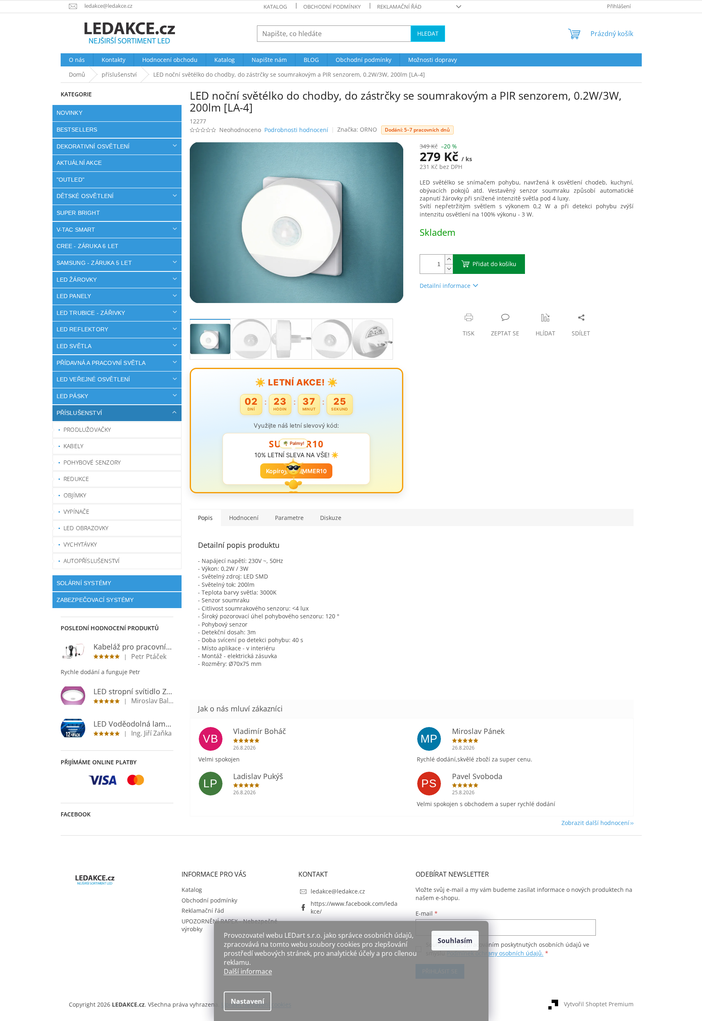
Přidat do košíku (494, 264)
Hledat (427, 33)
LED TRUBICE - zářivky (91, 313)
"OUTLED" (71, 179)
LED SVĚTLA (74, 346)
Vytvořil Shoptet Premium (599, 1003)
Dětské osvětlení (85, 196)
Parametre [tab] (289, 518)
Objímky (75, 495)
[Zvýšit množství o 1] (449, 259)
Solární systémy (84, 583)
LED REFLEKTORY (83, 329)
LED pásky (73, 396)
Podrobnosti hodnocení (296, 130)
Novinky (69, 112)
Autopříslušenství (92, 561)
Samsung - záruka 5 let (94, 263)
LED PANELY (74, 296)
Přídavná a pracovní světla (101, 363)
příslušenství (79, 413)
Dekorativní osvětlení (93, 146)
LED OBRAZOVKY (86, 528)
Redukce (76, 479)
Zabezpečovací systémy (95, 600)
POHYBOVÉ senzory (92, 462)
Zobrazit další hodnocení (595, 823)
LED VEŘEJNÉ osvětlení (93, 379)
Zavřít (463, 309)
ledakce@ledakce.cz (338, 891)
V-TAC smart (76, 229)
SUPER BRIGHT (78, 213)
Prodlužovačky (87, 429)
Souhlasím (455, 940)
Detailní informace (445, 285)
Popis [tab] (205, 518)
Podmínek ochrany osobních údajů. (495, 953)
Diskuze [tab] (330, 518)
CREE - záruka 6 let (88, 246)
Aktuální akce (79, 163)
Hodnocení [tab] (244, 518)
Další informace (248, 971)
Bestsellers (77, 129)
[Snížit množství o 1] (449, 268)
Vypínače (77, 511)
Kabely (73, 446)
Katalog (275, 6)
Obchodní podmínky (332, 6)
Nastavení (247, 1001)
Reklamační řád (399, 6)
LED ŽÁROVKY (77, 279)
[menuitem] (77, 59)
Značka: (357, 129)
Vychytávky (80, 544)
